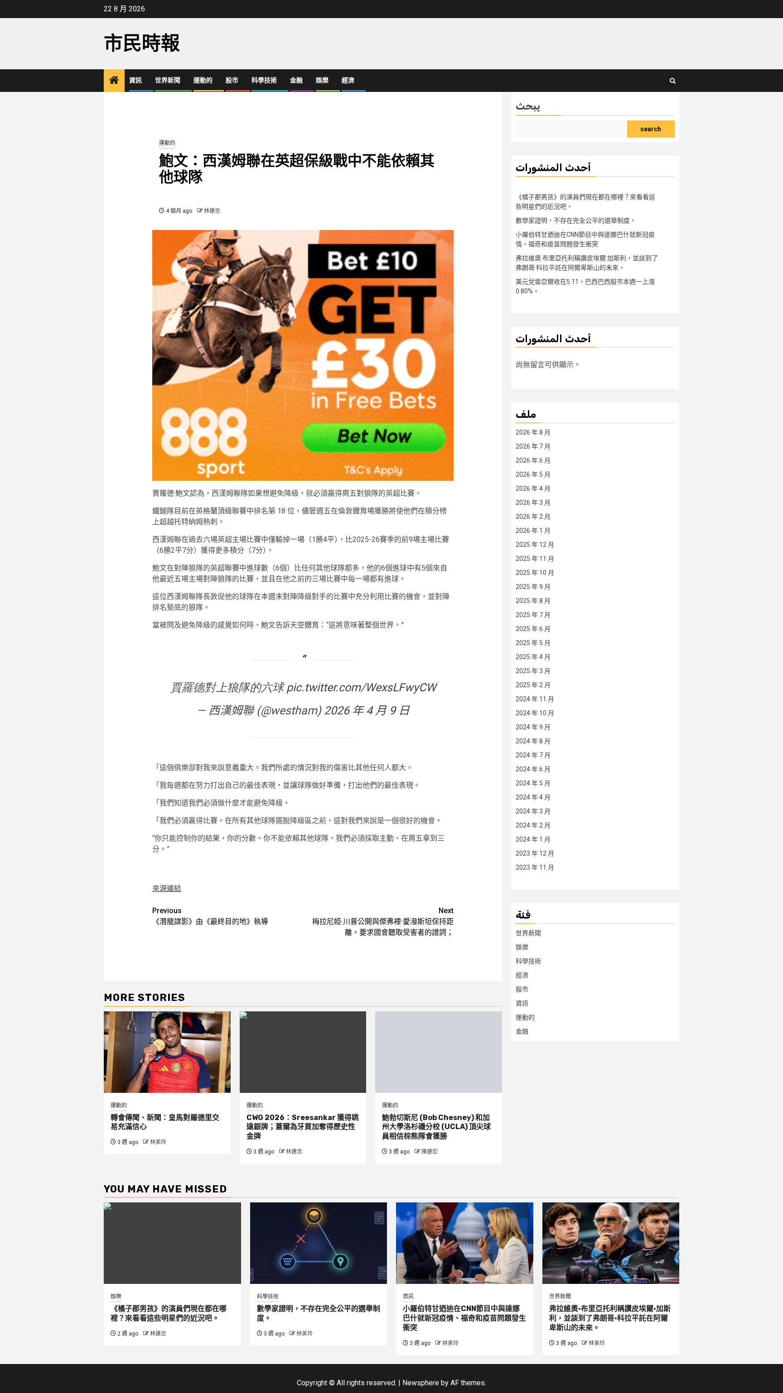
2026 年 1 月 (533, 530)
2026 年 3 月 (533, 502)
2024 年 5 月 (533, 782)
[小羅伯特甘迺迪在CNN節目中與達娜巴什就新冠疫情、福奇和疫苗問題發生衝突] (464, 1243)
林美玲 (158, 1142)
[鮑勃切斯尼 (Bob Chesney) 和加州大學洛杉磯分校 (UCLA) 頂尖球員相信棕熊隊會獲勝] (438, 1052)
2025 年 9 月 (533, 586)
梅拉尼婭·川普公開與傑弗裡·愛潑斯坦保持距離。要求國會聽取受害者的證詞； (383, 921)
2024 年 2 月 (533, 824)
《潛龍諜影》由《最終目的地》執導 (210, 916)
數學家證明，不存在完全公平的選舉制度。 (576, 220)
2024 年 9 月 (533, 726)
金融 (296, 80)
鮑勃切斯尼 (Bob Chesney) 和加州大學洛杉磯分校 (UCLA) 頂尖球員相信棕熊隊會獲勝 (436, 1127)
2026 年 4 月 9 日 (367, 710)
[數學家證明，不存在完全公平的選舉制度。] (318, 1243)
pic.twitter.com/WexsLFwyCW (361, 687)
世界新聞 (167, 80)
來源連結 (166, 888)
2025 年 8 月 (533, 600)
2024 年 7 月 (533, 754)
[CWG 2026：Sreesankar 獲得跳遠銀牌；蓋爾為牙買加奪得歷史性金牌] (303, 1052)
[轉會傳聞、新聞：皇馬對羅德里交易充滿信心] (167, 1052)
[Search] (672, 81)
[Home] (114, 81)
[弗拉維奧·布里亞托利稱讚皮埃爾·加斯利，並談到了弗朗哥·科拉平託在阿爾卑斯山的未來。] (611, 1243)
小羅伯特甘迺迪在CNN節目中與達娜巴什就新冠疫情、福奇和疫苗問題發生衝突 (464, 1318)
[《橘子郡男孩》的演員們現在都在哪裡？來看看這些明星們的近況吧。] (172, 1243)
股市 (232, 80)
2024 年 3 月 (533, 810)
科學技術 (264, 80)
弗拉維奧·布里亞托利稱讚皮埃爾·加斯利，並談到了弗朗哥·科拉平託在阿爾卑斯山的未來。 (610, 1318)
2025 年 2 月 (533, 684)
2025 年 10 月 (535, 572)
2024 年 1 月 (533, 839)
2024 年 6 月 (533, 768)
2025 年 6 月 (533, 628)
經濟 (348, 80)
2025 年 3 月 (533, 670)
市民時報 (142, 43)
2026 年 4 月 (533, 488)
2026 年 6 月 (533, 460)
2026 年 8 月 (533, 432)
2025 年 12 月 (535, 544)
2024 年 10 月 (535, 712)
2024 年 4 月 (533, 796)
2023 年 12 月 (535, 853)
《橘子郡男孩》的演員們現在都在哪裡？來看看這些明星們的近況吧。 (169, 1313)
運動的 (203, 80)
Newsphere (420, 1383)
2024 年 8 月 (533, 740)
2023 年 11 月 (535, 867)
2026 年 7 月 (533, 446)
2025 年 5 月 (533, 642)
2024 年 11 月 (535, 698)
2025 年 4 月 (533, 656)
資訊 (135, 80)
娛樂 (322, 80)
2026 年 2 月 (533, 516)
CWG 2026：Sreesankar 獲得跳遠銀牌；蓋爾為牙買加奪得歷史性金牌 (302, 1127)
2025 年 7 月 (533, 614)
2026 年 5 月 (533, 474)
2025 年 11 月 (535, 558)
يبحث (528, 106)
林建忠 (212, 211)
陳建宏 (429, 1152)
